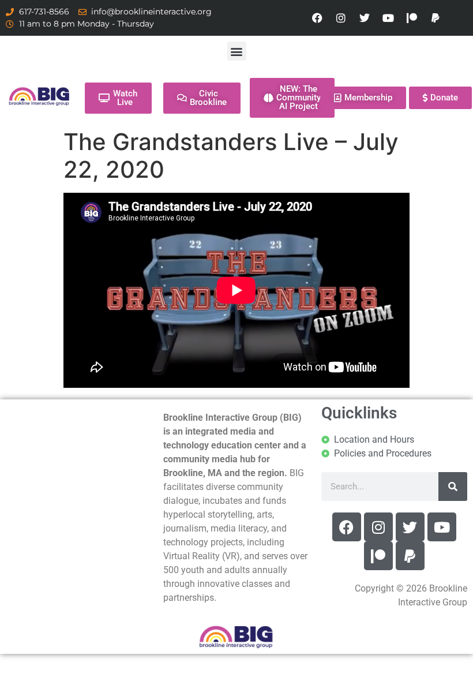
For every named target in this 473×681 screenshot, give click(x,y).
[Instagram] (341, 18)
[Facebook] (317, 18)
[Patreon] (411, 18)
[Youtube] (388, 18)
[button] (236, 51)
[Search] (452, 486)
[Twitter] (364, 18)
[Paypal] (435, 18)
